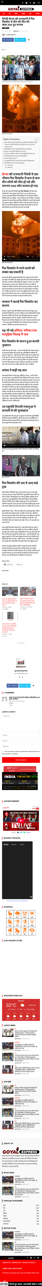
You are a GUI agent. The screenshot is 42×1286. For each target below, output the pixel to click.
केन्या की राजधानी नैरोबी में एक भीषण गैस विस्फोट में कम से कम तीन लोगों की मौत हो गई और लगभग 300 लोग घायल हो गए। (21, 144)
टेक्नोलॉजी (17, 1042)
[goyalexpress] (4, 34)
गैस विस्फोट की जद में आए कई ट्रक (14, 163)
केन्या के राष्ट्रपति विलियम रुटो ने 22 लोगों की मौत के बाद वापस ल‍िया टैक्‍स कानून (9, 602)
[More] (29, 40)
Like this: (10, 165)
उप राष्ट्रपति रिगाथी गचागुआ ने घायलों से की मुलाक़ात (19, 161)
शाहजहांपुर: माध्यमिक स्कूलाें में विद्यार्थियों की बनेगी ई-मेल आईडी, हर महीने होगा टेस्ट (26, 1046)
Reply (10, 705)
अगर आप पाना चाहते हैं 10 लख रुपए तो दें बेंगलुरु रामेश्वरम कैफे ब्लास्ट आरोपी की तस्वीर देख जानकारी (9, 628)
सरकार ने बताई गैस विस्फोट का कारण (15, 151)
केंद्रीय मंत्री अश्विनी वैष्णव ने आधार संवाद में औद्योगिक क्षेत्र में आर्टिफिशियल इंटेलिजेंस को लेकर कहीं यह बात (27, 1069)
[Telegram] (26, 3)
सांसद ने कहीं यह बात (11, 158)
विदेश (7, 28)
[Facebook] (23, 3)
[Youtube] (34, 3)
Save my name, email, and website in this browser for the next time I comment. (21, 752)
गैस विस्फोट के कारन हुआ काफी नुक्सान (15, 156)
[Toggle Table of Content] (35, 139)
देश (15, 1029)
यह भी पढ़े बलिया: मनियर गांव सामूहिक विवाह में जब (20, 154)
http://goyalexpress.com (21, 674)
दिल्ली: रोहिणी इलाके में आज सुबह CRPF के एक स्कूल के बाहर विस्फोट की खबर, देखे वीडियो (27, 601)
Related (10, 167)
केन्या (5, 174)
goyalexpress (11, 35)
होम (3, 28)
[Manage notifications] (4, 1281)
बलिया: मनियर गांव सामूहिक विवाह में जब (19, 332)
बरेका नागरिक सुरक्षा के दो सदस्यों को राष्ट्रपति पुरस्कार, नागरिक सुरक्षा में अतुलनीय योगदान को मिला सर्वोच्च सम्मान (26, 1034)
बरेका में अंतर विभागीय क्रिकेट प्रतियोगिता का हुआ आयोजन (24, 698)
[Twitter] (30, 3)
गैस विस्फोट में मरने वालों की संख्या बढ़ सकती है (18, 149)
